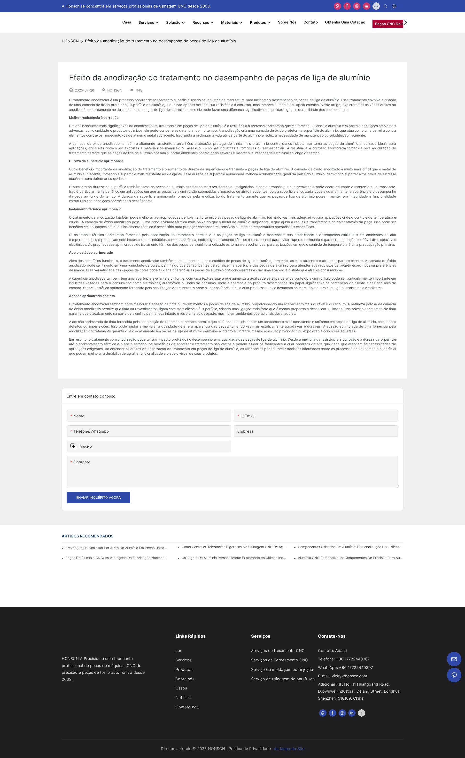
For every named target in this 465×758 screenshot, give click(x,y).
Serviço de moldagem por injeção (282, 669)
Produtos (184, 669)
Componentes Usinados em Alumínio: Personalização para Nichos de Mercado (350, 547)
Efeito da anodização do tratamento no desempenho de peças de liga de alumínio (160, 40)
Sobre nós (185, 678)
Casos (181, 688)
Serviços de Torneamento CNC (279, 660)
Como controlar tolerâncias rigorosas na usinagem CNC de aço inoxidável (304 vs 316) (234, 547)
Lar (178, 650)
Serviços (183, 660)
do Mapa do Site (289, 748)
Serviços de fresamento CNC (278, 650)
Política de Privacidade (250, 748)
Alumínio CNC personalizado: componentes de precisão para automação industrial (350, 558)
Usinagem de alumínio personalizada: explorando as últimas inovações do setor (234, 558)
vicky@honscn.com (349, 676)
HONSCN (70, 40)
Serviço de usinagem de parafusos (283, 678)
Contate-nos (187, 706)
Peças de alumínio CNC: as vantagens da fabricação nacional (115, 558)
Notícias (183, 697)
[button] (405, 22)
